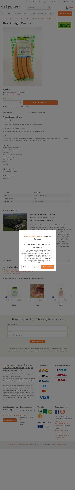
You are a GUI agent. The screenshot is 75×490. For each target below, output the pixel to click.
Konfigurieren (35, 267)
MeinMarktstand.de (33, 237)
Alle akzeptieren (47, 267)
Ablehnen (25, 267)
